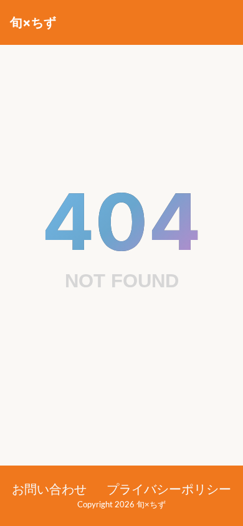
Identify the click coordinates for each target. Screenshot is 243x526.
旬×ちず (33, 22)
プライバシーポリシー (169, 490)
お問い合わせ (49, 490)
